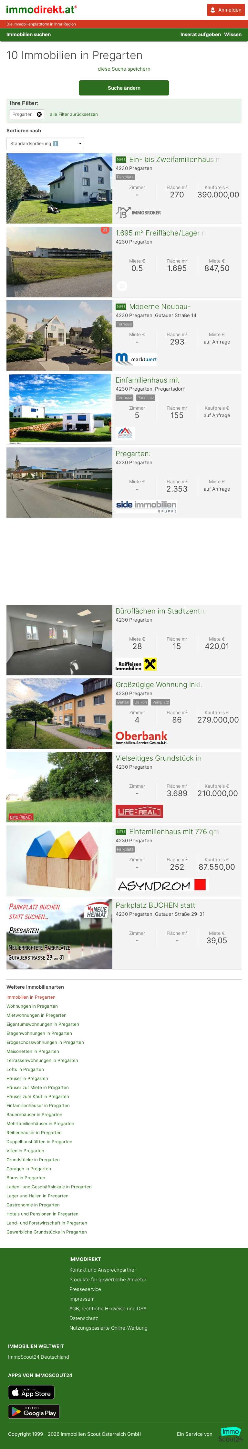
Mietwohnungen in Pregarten (36, 1015)
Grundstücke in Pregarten (33, 1159)
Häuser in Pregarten (27, 1078)
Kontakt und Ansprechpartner (102, 1270)
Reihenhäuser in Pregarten (34, 1132)
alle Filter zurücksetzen (74, 114)
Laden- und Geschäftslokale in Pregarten (49, 1186)
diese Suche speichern (124, 69)
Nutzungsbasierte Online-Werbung (108, 1328)
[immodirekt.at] (42, 12)
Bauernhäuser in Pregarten (34, 1114)
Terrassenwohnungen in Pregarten (42, 1060)
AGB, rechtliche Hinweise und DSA (108, 1308)
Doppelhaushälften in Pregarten (39, 1141)
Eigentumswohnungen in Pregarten (42, 1024)
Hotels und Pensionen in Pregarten (42, 1213)
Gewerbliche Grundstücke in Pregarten (46, 1231)
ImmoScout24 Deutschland (38, 1357)
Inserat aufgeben (201, 34)
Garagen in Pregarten (28, 1168)
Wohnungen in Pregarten (32, 1006)
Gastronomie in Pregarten (33, 1204)
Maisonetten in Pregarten (32, 1051)
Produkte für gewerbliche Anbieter (107, 1279)
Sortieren (23, 130)
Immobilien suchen (28, 34)
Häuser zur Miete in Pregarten (37, 1087)
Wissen (233, 34)
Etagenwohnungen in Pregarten (39, 1033)
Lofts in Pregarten (25, 1069)
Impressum (82, 1299)
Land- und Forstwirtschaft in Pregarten (46, 1222)
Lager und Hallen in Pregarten (37, 1195)
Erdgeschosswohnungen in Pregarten (45, 1042)
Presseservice (85, 1289)
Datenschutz (83, 1318)
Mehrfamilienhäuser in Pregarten (40, 1123)
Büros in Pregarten (25, 1177)
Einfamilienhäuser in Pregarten (38, 1105)
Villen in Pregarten (25, 1150)
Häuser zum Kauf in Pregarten (37, 1096)
